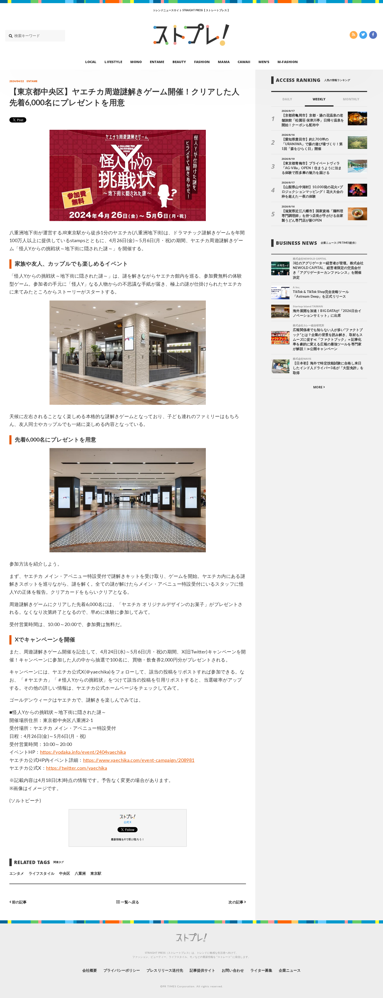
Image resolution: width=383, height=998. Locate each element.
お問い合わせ (233, 970)
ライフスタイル (41, 873)
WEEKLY (319, 99)
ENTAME (157, 61)
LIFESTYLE (113, 61)
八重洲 (80, 873)
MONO (136, 61)
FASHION (202, 61)
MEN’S (263, 61)
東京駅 (95, 873)
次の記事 (236, 902)
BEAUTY (179, 61)
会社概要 (89, 970)
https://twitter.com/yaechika (76, 768)
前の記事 (19, 902)
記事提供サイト (202, 970)
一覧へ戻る (129, 902)
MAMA (223, 61)
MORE (318, 387)
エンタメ (16, 873)
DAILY (287, 99)
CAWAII (244, 61)
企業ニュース (290, 970)
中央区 (64, 873)
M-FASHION (287, 61)
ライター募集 (261, 970)
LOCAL (90, 61)
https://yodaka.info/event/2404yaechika (83, 752)
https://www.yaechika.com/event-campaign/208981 (139, 760)
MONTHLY (351, 99)
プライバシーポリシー (121, 970)
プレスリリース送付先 (164, 970)
